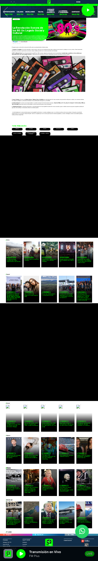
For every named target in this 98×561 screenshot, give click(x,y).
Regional (64, 292)
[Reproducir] (88, 10)
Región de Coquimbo (11, 257)
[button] (5, 12)
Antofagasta (81, 292)
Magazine (16, 19)
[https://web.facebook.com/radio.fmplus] (35, 535)
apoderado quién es (45, 133)
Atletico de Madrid (17, 133)
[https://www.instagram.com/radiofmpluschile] (4, 535)
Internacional (11, 517)
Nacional (11, 421)
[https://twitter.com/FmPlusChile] (69, 535)
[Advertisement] (49, 184)
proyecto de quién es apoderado (31, 134)
